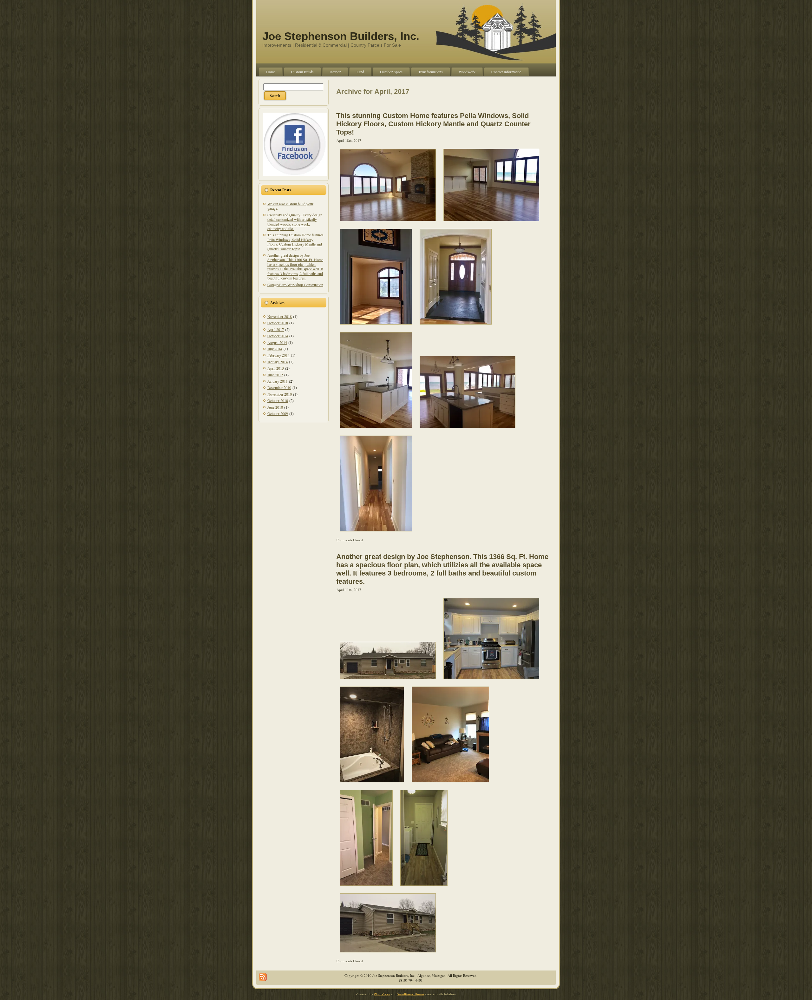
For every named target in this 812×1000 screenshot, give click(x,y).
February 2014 (278, 355)
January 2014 (277, 361)
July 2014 (274, 348)
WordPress (382, 994)
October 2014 (277, 335)
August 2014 (277, 342)
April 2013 (275, 368)
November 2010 (279, 394)
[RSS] (263, 977)
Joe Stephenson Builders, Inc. (340, 36)
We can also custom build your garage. (290, 206)
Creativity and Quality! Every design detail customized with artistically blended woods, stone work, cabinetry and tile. (294, 221)
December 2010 (279, 387)
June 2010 (275, 407)
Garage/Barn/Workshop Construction (295, 284)
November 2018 (279, 316)
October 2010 (277, 400)
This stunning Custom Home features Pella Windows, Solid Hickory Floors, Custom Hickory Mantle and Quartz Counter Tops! (295, 241)
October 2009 (277, 413)
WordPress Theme (410, 994)
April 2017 (275, 329)
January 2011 (277, 381)
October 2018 (277, 322)
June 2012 (275, 374)
